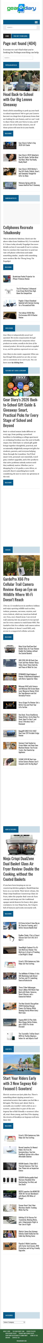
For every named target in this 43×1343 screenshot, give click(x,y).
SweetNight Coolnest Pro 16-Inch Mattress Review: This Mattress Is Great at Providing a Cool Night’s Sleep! (29, 951)
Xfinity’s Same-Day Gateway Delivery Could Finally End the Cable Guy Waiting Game (28, 1233)
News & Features (10, 829)
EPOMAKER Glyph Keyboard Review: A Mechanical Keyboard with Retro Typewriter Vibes (29, 676)
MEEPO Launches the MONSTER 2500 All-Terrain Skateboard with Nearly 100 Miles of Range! (29, 1195)
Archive (8, 1337)
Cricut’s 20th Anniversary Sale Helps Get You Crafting (29, 962)
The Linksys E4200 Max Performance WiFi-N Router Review (28, 315)
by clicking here (17, 362)
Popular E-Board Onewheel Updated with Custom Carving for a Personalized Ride (29, 303)
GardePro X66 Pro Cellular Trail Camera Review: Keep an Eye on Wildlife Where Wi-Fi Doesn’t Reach (20, 589)
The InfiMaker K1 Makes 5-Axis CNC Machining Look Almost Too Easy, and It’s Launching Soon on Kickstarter (29, 977)
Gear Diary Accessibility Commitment (17, 1335)
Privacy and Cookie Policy (26, 1333)
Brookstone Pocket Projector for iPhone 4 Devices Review (24, 277)
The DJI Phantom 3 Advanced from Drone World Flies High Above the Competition (26, 291)
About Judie (6, 1331)
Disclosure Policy (11, 1333)
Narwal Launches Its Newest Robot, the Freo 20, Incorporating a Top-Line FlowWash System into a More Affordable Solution (29, 1152)
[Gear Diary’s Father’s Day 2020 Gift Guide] (9, 148)
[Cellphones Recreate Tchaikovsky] (21, 222)
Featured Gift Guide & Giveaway (15, 370)
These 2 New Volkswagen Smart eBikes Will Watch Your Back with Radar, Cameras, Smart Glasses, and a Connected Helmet (29, 992)
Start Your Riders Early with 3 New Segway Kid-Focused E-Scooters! (20, 1083)
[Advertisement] (21, 519)
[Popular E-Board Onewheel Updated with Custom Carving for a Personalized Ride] (9, 305)
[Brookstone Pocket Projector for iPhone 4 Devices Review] (7, 281)
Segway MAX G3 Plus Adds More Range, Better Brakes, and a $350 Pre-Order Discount (28, 1023)
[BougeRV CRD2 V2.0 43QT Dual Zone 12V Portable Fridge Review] (9, 736)
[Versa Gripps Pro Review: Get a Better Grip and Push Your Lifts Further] (9, 707)
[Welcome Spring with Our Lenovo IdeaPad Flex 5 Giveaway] (9, 188)
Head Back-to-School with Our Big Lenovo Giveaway (18, 99)
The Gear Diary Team (18, 1331)
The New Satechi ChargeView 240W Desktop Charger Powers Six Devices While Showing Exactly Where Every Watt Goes (28, 1008)
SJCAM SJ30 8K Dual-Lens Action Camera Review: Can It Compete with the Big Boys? (28, 761)
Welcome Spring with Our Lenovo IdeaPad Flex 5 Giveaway (29, 184)
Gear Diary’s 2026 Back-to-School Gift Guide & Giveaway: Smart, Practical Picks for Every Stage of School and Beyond (20, 412)
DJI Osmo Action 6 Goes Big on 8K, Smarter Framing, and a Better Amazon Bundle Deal (29, 925)
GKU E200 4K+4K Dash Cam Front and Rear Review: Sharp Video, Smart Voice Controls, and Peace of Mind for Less (28, 663)
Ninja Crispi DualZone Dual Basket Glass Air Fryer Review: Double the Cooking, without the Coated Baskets (29, 650)
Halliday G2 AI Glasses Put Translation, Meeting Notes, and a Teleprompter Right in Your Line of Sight (28, 1221)
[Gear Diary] (21, 8)
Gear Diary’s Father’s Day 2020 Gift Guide (27, 144)
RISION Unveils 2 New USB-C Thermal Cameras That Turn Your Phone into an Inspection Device (29, 1167)
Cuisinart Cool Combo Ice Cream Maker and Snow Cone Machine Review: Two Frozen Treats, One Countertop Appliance (28, 748)
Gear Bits (8, 1049)
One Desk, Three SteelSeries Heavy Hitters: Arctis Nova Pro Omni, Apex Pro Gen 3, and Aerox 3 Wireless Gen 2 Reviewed (29, 719)
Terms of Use (34, 1335)
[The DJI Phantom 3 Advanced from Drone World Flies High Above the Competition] (8, 293)
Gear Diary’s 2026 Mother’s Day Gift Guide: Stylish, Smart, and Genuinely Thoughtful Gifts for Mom (29, 172)
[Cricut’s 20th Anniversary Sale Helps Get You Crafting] (9, 966)
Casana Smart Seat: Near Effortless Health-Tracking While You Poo (28, 1207)
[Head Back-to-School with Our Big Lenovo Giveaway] (21, 89)
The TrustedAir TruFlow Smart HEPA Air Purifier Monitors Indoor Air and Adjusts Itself (29, 1036)
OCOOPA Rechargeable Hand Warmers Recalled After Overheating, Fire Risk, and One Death (28, 1181)
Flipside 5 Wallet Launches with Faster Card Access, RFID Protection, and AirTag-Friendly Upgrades (29, 1247)
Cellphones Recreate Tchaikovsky (18, 229)
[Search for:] (18, 57)
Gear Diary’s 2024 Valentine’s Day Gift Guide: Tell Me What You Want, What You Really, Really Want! (29, 158)
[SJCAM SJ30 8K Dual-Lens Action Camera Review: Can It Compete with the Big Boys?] (9, 764)
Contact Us (16, 1337)
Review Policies (31, 1331)
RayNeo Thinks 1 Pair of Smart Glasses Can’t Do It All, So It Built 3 (29, 937)
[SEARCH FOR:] (21, 27)
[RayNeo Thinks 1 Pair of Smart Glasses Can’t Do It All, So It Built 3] (9, 940)
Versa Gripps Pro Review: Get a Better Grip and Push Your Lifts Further (29, 704)
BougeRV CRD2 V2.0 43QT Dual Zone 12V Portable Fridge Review (29, 733)
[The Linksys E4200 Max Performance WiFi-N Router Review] (9, 317)
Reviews (7, 550)
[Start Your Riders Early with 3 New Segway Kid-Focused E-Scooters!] (21, 1073)
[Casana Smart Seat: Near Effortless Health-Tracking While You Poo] (9, 1210)
